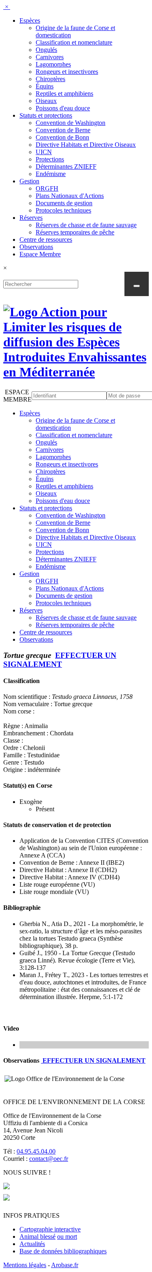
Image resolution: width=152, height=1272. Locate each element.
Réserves (31, 217)
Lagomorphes (53, 64)
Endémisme (51, 173)
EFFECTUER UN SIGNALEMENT (59, 659)
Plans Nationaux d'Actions (70, 195)
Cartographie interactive (50, 1229)
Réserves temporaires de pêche (75, 232)
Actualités (32, 1243)
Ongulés (46, 49)
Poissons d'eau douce (63, 108)
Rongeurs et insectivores (67, 71)
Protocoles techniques (63, 210)
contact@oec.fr (48, 1158)
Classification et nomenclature (74, 42)
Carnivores (50, 57)
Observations (36, 246)
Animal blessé (37, 1236)
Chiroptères (50, 78)
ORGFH (47, 188)
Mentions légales (24, 1264)
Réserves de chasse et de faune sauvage (86, 224)
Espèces (29, 20)
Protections (50, 159)
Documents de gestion (64, 203)
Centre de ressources (45, 239)
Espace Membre (40, 254)
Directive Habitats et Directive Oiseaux (86, 144)
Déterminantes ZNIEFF (66, 166)
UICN (44, 151)
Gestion (29, 181)
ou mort (67, 1236)
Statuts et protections (45, 115)
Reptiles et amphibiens (64, 93)
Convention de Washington (70, 122)
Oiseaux (46, 100)
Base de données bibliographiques (63, 1251)
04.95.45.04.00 (36, 1151)
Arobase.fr (64, 1264)
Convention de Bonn (62, 137)
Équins (45, 86)
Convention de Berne (63, 130)
